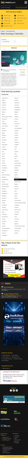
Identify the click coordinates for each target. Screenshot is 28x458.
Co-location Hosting (7, 358)
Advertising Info (6, 440)
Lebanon (17, 161)
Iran (15, 149)
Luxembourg (18, 165)
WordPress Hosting (8, 26)
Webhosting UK (6, 368)
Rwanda (4, 200)
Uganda (16, 223)
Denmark (4, 130)
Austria (3, 107)
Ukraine (4, 226)
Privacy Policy (18, 439)
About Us (17, 441)
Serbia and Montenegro (20, 202)
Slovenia (17, 207)
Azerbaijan (17, 107)
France (3, 137)
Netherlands (18, 182)
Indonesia (4, 149)
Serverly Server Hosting (9, 249)
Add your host (6, 437)
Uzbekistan (4, 230)
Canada (16, 119)
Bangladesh (17, 109)
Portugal (4, 195)
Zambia (16, 233)
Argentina (17, 102)
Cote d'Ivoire (5, 126)
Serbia (3, 202)
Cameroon (4, 119)
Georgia (16, 137)
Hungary (17, 144)
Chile (3, 121)
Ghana (16, 140)
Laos (16, 158)
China (16, 121)
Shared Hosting (7, 15)
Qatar (16, 195)
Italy (16, 154)
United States (18, 228)
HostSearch (3, 31)
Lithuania (4, 165)
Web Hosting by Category (14, 12)
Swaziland (4, 214)
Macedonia (4, 168)
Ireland (16, 151)
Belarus (4, 112)
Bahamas (4, 109)
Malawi (16, 168)
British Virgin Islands (7, 116)
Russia (16, 198)
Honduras (17, 142)
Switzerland (5, 216)
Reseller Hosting (20, 23)
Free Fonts (5, 451)
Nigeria (16, 184)
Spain (3, 212)
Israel (3, 154)
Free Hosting (5, 360)
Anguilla (4, 102)
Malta (16, 172)
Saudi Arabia (18, 200)
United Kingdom (6, 228)
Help (16, 438)
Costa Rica (17, 123)
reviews (22, 72)
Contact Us (17, 435)
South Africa (5, 209)
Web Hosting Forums (20, 7)
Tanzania (17, 219)
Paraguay (4, 191)
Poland (16, 193)
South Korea (17, 209)
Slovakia (4, 207)
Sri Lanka (17, 212)
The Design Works (6, 450)
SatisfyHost (6, 251)
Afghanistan (5, 98)
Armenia (4, 105)
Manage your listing (7, 438)
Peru (16, 191)
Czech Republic (18, 128)
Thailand (4, 221)
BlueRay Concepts (8, 253)
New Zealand (5, 184)
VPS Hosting (19, 20)
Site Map (16, 437)
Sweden (16, 214)
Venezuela (17, 230)
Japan (3, 156)
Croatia (16, 126)
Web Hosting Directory (10, 31)
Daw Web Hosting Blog (7, 448)
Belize (3, 114)
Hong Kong (4, 144)
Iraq (3, 151)
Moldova (4, 177)
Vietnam (4, 233)
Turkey (3, 223)
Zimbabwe (4, 235)
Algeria (3, 100)
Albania (16, 98)
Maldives (17, 170)
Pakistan (4, 188)
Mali (3, 172)
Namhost (14, 48)
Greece (3, 142)
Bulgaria (17, 116)
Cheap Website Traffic (7, 447)
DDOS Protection (6, 452)
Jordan (16, 156)
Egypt (3, 133)
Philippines (4, 193)
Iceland (3, 147)
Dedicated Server (20, 15)
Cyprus (3, 128)
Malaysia (4, 170)
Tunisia (16, 221)
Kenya (3, 158)
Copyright (17, 442)
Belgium (16, 112)
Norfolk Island (5, 186)
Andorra (16, 100)
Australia (17, 105)
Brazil (16, 114)
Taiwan (3, 219)
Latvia (3, 161)
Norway (16, 186)
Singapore (17, 205)
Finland (16, 135)
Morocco (17, 177)
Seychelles (4, 205)
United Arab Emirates (20, 226)
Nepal (3, 182)
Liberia (3, 163)
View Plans (22, 74)
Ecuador (16, 130)
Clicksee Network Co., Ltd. (13, 456)
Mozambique (5, 179)
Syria (16, 216)
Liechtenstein (18, 163)
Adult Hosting (7, 18)
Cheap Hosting (7, 20)
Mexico (16, 175)
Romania (4, 198)
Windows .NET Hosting (22, 18)
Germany (4, 140)
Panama (16, 188)
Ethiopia (4, 135)
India (16, 147)
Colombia (4, 123)
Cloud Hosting (7, 23)
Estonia (16, 133)
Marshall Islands (6, 175)
